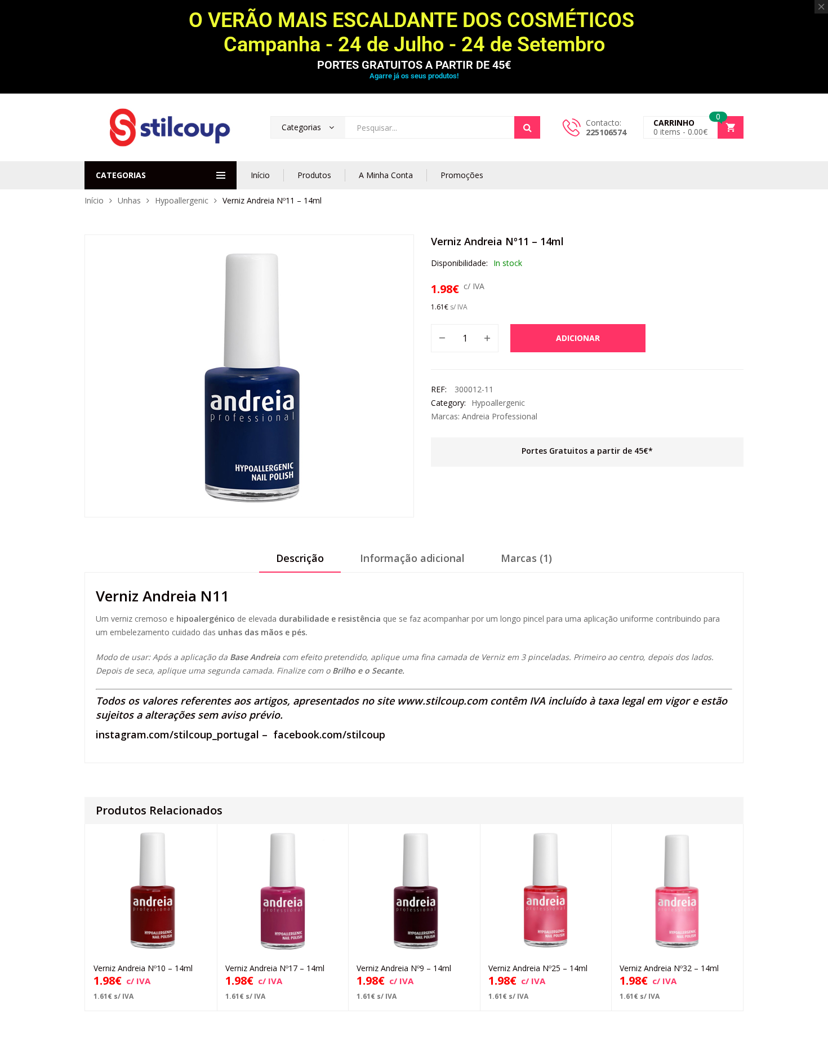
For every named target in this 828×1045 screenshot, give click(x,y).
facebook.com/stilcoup (329, 734)
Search (527, 127)
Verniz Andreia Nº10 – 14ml (143, 968)
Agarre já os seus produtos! (414, 76)
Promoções (461, 175)
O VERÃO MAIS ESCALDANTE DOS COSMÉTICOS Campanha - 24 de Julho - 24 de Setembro (414, 32)
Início (260, 175)
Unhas (129, 200)
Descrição (300, 558)
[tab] (300, 562)
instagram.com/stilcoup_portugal (177, 734)
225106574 (606, 132)
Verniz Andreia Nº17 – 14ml (274, 968)
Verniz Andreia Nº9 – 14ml (404, 968)
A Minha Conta (386, 175)
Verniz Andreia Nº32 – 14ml (669, 968)
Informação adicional (412, 558)
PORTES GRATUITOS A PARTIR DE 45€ (414, 65)
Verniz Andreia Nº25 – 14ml (537, 968)
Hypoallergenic (181, 200)
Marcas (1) (526, 558)
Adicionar (578, 338)
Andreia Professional (499, 416)
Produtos (314, 175)
